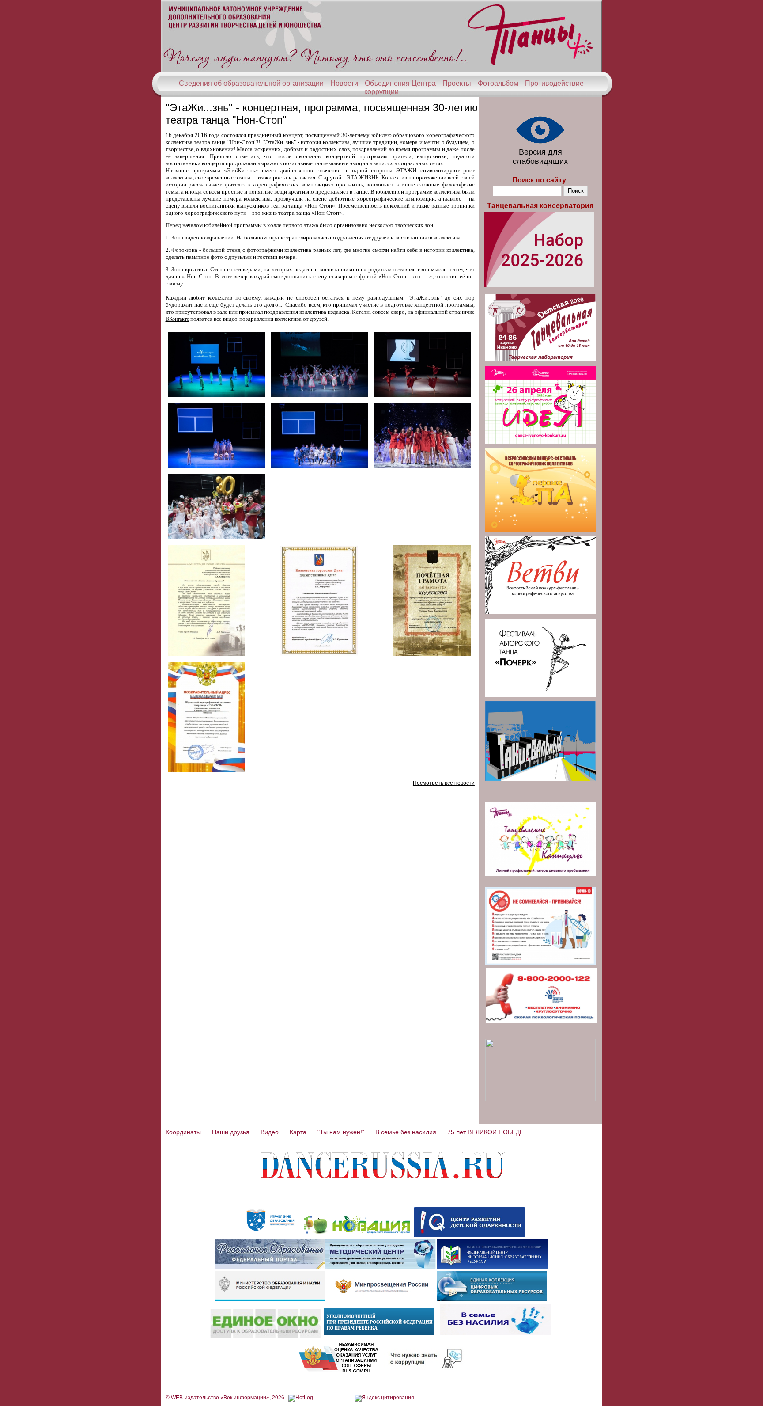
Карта (298, 1132)
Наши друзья (230, 1132)
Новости (344, 83)
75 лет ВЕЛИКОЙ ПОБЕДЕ (485, 1132)
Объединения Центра (400, 83)
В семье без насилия (405, 1132)
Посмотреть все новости (444, 783)
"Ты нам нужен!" (340, 1132)
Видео (270, 1132)
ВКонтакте (177, 319)
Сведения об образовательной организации (251, 83)
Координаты (183, 1132)
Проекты (456, 83)
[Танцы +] (381, 70)
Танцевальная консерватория (540, 205)
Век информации (244, 1398)
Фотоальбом (498, 83)
